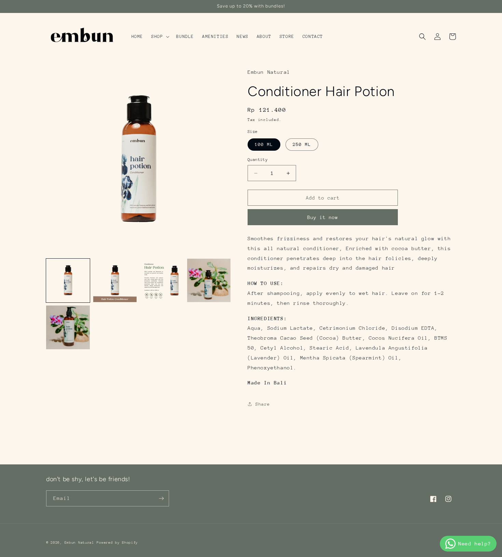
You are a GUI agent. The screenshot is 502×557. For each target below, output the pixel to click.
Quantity (258, 159)
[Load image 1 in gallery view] (68, 280)
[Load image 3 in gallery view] (162, 280)
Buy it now (322, 217)
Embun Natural (79, 543)
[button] (159, 36)
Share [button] (262, 404)
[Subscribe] (161, 498)
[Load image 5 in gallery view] (68, 327)
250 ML (302, 144)
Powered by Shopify (117, 543)
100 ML (264, 144)
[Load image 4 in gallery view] (209, 280)
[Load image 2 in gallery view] (115, 280)
